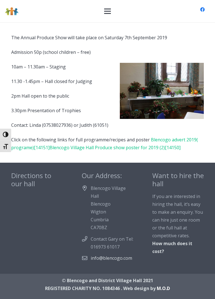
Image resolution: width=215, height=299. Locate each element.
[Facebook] (202, 9)
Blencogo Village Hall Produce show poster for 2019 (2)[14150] (115, 147)
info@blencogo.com (111, 258)
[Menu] (107, 11)
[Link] (11, 11)
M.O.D (163, 288)
